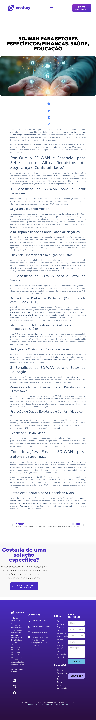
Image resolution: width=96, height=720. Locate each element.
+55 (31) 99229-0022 (41, 626)
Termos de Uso (31, 704)
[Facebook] (14, 693)
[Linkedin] (14, 680)
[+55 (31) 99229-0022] (29, 626)
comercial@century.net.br (39, 632)
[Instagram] (14, 687)
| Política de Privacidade (46, 704)
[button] (52, 8)
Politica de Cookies (63, 704)
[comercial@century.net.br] (29, 632)
